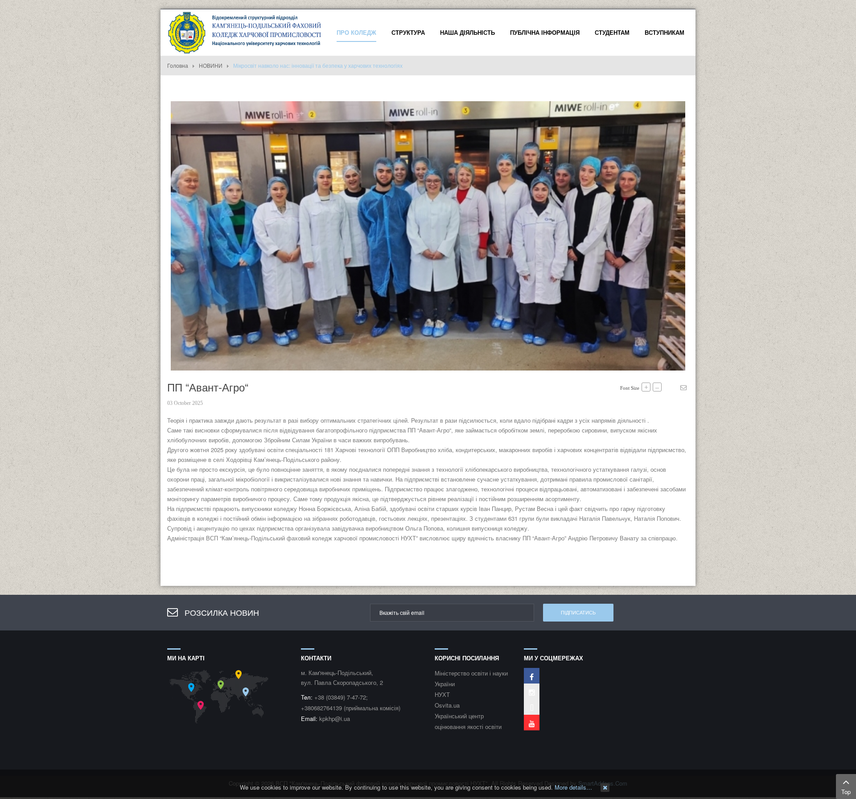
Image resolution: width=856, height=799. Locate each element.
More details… (573, 787)
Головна (177, 65)
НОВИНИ (210, 65)
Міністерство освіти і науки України (471, 678)
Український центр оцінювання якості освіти (468, 721)
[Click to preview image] (428, 235)
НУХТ (442, 694)
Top (846, 791)
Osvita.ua (447, 705)
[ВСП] (245, 31)
